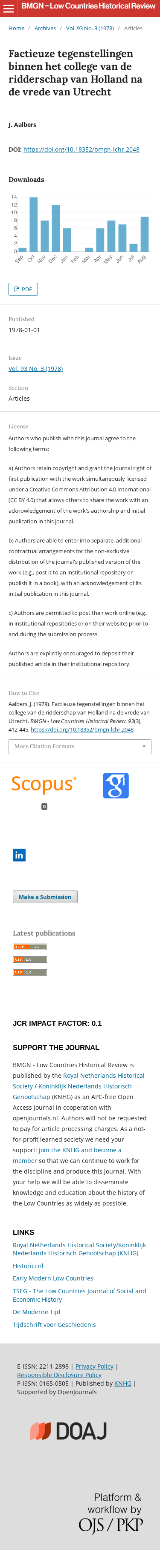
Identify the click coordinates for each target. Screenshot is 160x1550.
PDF (26, 289)
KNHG (122, 1383)
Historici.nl (28, 1266)
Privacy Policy (94, 1366)
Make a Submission (45, 897)
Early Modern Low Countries (53, 1278)
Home (16, 28)
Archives (45, 28)
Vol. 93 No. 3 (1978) (90, 28)
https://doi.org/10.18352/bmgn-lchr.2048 (81, 149)
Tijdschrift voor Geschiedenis (54, 1324)
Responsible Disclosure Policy (59, 1375)
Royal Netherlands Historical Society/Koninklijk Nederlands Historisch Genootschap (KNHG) (79, 1249)
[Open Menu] (8, 8)
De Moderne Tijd (37, 1312)
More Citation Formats (44, 746)
